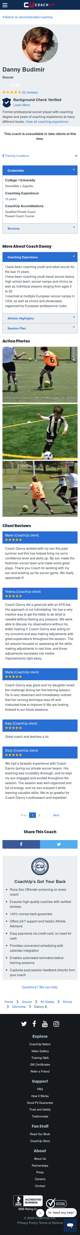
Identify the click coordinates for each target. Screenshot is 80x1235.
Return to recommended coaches (28, 17)
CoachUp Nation (40, 1044)
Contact (40, 1186)
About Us (40, 1159)
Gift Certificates (40, 1064)
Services (14, 228)
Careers (40, 1179)
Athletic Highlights (21, 318)
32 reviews (30, 92)
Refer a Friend (40, 1071)
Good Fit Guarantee (40, 1103)
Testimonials (40, 1116)
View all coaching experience (46, 121)
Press (40, 1172)
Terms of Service (51, 1222)
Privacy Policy (27, 1222)
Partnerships (40, 1165)
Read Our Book (40, 1134)
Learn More (21, 104)
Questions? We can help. (40, 987)
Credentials (16, 170)
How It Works (40, 1096)
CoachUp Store (40, 1141)
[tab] (40, 170)
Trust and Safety (40, 1109)
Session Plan (17, 328)
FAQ (40, 1089)
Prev (24, 815)
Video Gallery (40, 1051)
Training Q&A (40, 1058)
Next (56, 815)
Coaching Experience (23, 257)
